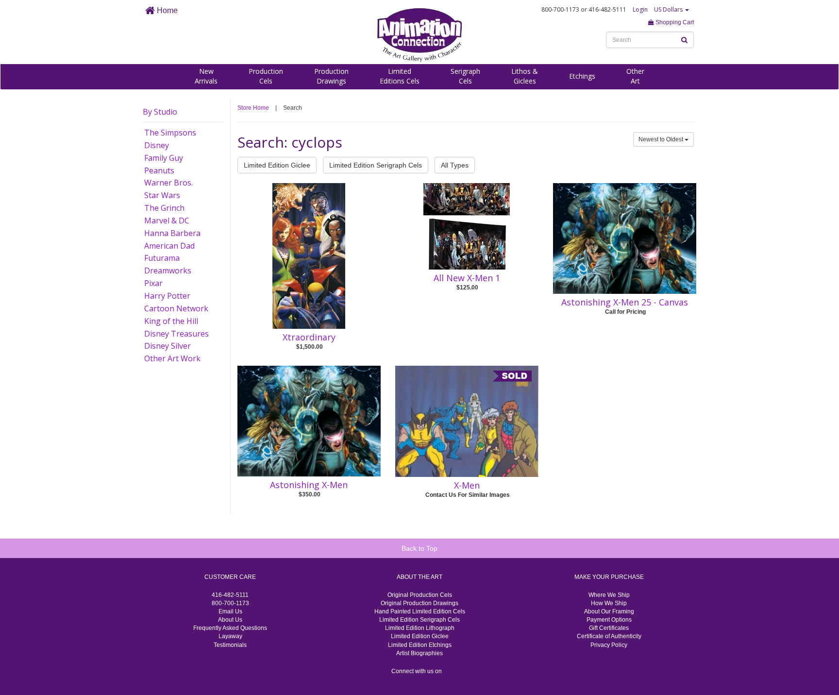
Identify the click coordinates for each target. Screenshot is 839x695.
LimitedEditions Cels (400, 76)
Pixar (153, 283)
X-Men (467, 485)
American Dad (169, 245)
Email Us (230, 611)
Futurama (162, 258)
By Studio (160, 111)
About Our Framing (609, 611)
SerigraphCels (465, 76)
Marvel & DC (166, 220)
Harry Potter (167, 295)
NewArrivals (206, 76)
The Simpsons (170, 132)
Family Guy (163, 158)
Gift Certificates (609, 628)
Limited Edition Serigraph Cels (375, 165)
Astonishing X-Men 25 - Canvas (624, 302)
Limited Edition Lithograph (419, 628)
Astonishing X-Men (309, 485)
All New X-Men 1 (467, 278)
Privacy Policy (608, 645)
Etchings (582, 76)
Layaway (230, 636)
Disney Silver (167, 345)
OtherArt (635, 76)
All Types (455, 165)
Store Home (253, 107)
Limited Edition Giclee (277, 165)
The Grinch (164, 208)
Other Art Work (172, 358)
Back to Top (419, 548)
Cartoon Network (176, 308)
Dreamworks (167, 270)
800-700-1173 (230, 603)
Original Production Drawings (419, 603)
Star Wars (162, 195)
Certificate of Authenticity (609, 636)
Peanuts (159, 170)
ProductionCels (266, 76)
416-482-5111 (230, 595)
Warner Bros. (168, 182)
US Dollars (669, 9)
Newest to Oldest (661, 139)
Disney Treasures (176, 333)
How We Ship (609, 603)
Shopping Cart (674, 22)
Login (640, 9)
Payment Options (609, 619)
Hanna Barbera (172, 233)
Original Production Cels (419, 595)
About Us (230, 619)
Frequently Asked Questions (230, 628)
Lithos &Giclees (524, 76)
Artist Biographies (419, 653)
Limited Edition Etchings (420, 645)
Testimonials (230, 645)
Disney (156, 145)
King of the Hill (171, 321)
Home (166, 10)
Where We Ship (609, 595)
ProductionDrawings (331, 76)
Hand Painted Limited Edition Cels (419, 611)
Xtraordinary (309, 337)
